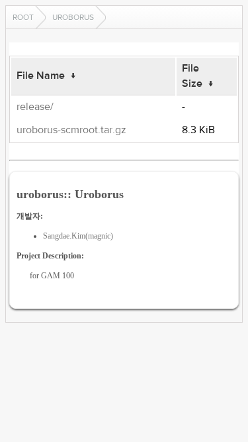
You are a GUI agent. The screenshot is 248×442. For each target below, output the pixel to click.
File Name (41, 75)
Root (23, 17)
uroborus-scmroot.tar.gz (71, 130)
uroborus (73, 17)
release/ (35, 106)
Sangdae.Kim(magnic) (78, 236)
